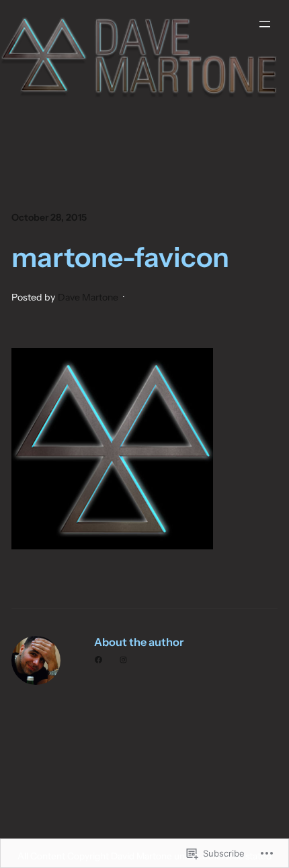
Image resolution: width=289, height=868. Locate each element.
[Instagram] (123, 659)
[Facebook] (98, 659)
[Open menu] (265, 24)
